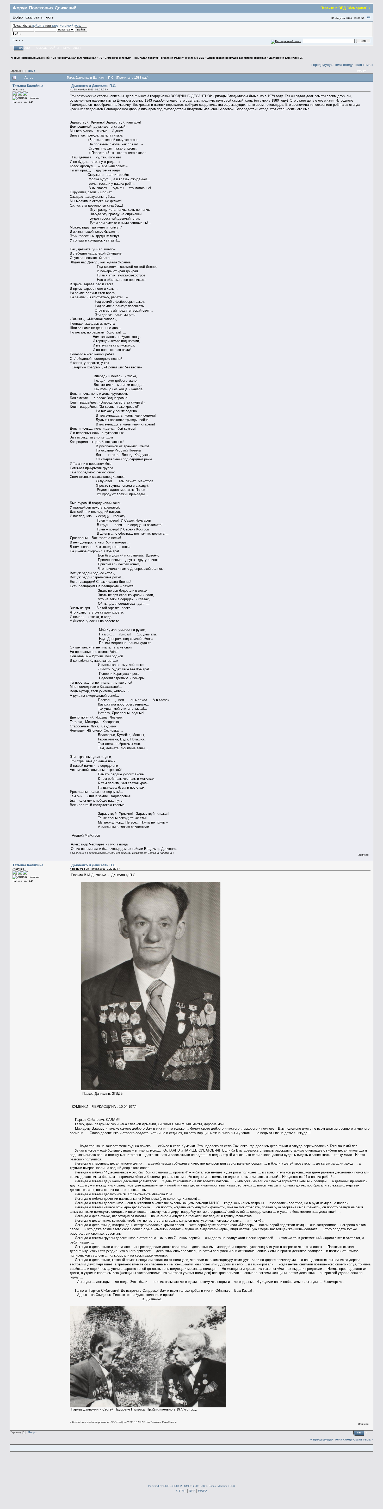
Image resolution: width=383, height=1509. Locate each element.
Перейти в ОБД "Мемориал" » (345, 8)
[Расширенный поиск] (286, 40)
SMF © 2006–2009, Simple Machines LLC (209, 1486)
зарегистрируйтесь (66, 25)
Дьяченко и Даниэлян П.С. (93, 86)
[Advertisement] (191, 1467)
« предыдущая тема (326, 65)
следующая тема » (358, 65)
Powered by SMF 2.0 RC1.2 (165, 1486)
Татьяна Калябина (28, 86)
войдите (38, 25)
